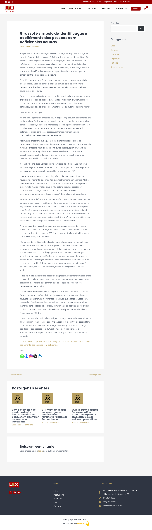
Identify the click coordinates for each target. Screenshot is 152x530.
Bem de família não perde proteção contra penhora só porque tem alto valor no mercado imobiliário (25, 415)
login (40, 451)
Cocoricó (81, 524)
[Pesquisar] (141, 28)
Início (55, 491)
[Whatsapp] (22, 356)
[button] (83, 8)
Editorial (57, 502)
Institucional (58, 495)
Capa (14, 425)
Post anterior (14, 374)
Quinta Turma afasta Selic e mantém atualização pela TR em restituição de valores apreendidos (85, 414)
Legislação (115, 58)
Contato (57, 506)
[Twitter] (12, 2)
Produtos (57, 498)
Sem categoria (117, 67)
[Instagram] (9, 2)
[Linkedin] (40, 356)
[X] (35, 356)
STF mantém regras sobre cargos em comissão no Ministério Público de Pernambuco (54, 414)
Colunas (114, 50)
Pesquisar (115, 23)
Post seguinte (96, 374)
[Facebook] (6, 2)
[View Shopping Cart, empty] (145, 9)
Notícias (35, 46)
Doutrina (115, 54)
